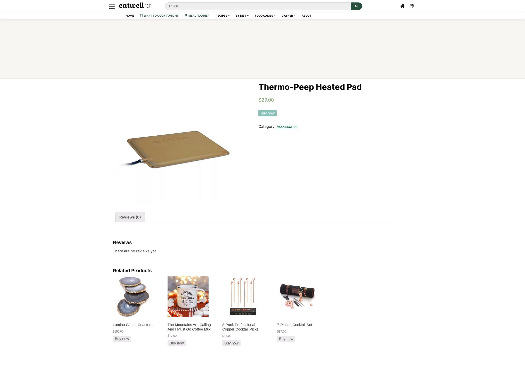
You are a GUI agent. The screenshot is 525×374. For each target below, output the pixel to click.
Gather (288, 15)
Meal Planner (198, 15)
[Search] (356, 6)
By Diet (241, 15)
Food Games (264, 15)
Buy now (267, 113)
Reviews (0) (130, 217)
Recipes (222, 15)
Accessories (287, 126)
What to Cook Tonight (161, 15)
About (306, 15)
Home (130, 15)
